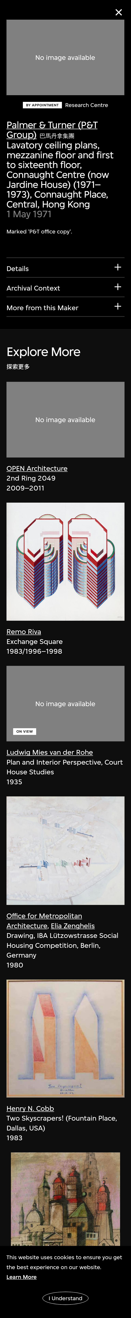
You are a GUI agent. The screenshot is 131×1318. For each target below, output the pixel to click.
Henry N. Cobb (30, 1108)
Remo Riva (23, 632)
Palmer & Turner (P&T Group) (51, 129)
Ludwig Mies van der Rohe (49, 752)
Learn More (21, 1277)
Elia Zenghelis (73, 926)
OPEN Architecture (37, 468)
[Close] (118, 12)
